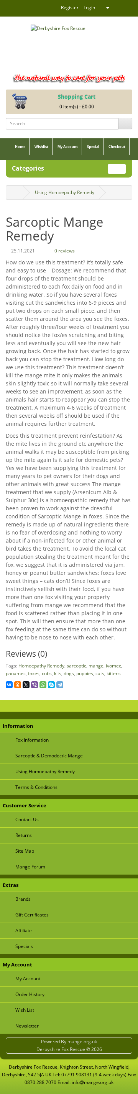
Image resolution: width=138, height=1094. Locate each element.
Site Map (24, 851)
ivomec (113, 665)
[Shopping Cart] (121, 7)
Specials (24, 946)
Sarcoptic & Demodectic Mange (49, 755)
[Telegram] (59, 684)
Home (20, 146)
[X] (26, 684)
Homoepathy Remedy (41, 665)
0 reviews (64, 250)
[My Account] (104, 7)
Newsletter (27, 1026)
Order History (29, 994)
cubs (47, 673)
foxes (33, 673)
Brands (23, 899)
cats (99, 673)
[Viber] (34, 684)
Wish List (24, 1010)
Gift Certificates (32, 914)
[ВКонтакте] (9, 684)
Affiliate (23, 930)
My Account (68, 146)
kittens (114, 673)
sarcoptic (76, 665)
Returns (23, 835)
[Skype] (51, 684)
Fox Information (32, 740)
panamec (16, 673)
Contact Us (27, 819)
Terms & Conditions (36, 787)
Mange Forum (30, 866)
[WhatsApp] (42, 684)
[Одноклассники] (17, 684)
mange (96, 665)
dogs (69, 673)
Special (93, 146)
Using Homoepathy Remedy (64, 192)
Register (70, 7)
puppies (84, 673)
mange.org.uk (82, 1041)
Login (89, 7)
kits (57, 673)
